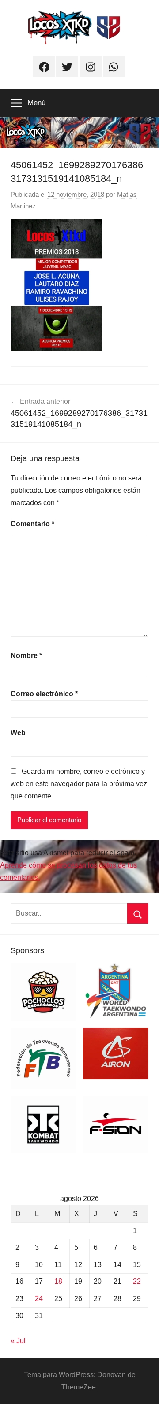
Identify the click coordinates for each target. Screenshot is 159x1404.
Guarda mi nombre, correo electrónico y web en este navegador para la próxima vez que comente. (79, 784)
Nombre (26, 655)
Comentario (32, 524)
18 (58, 1281)
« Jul (18, 1341)
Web (18, 732)
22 (137, 1281)
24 (39, 1298)
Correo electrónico (44, 694)
